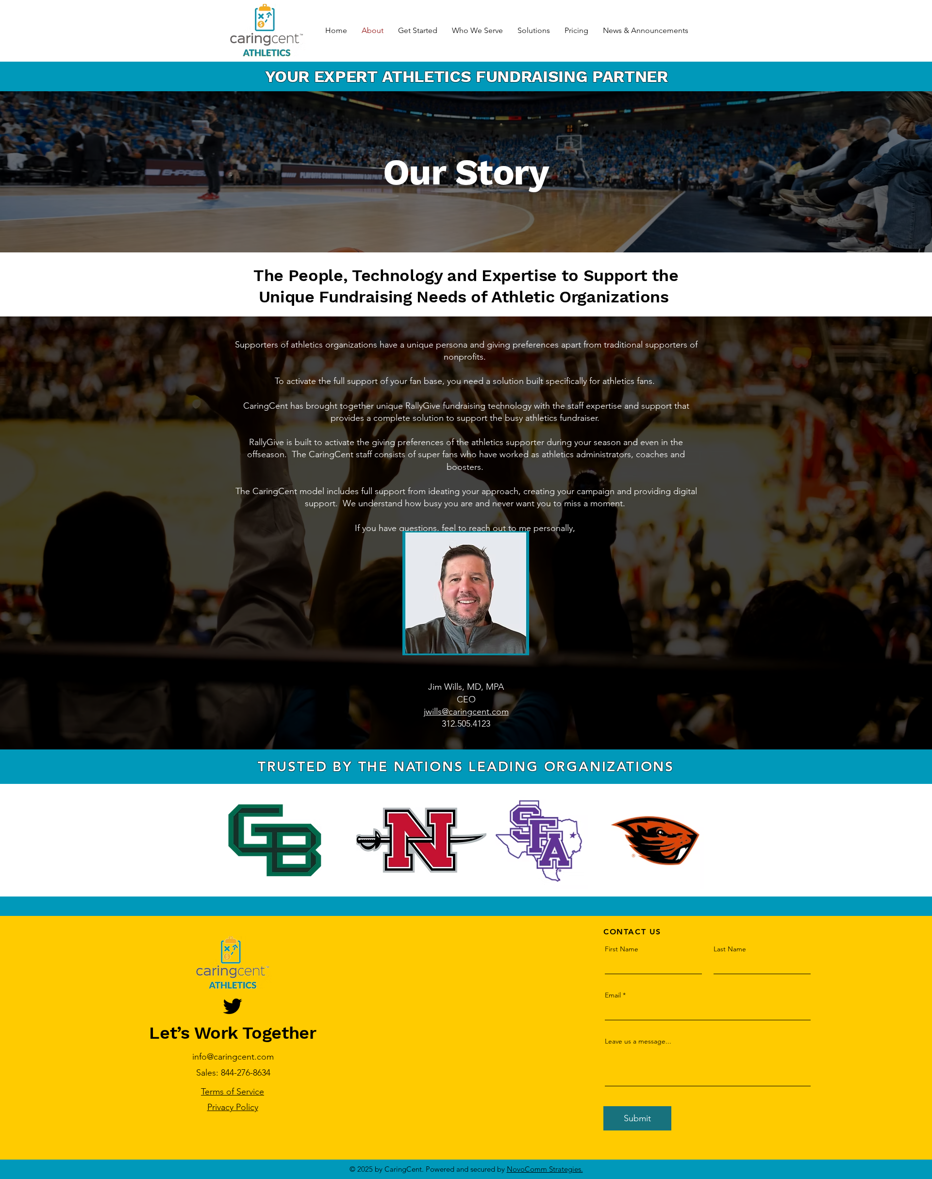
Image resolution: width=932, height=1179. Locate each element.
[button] (477, 30)
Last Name (730, 949)
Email (613, 995)
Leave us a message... (638, 1041)
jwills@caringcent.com (466, 711)
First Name (621, 949)
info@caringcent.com (233, 1056)
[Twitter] (232, 1006)
